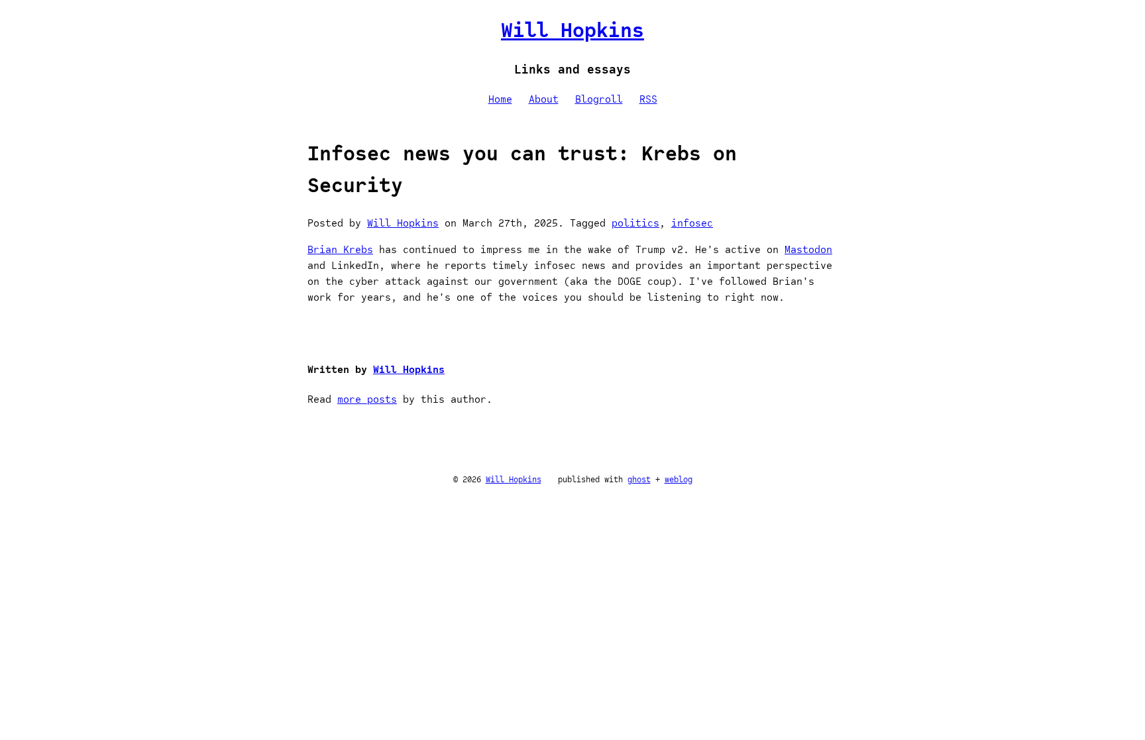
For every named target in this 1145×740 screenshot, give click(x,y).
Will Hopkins (572, 30)
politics (635, 223)
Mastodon (808, 249)
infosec (692, 223)
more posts (367, 399)
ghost (639, 479)
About (544, 99)
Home (500, 99)
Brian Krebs (340, 249)
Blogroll (599, 99)
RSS (648, 99)
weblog (678, 479)
